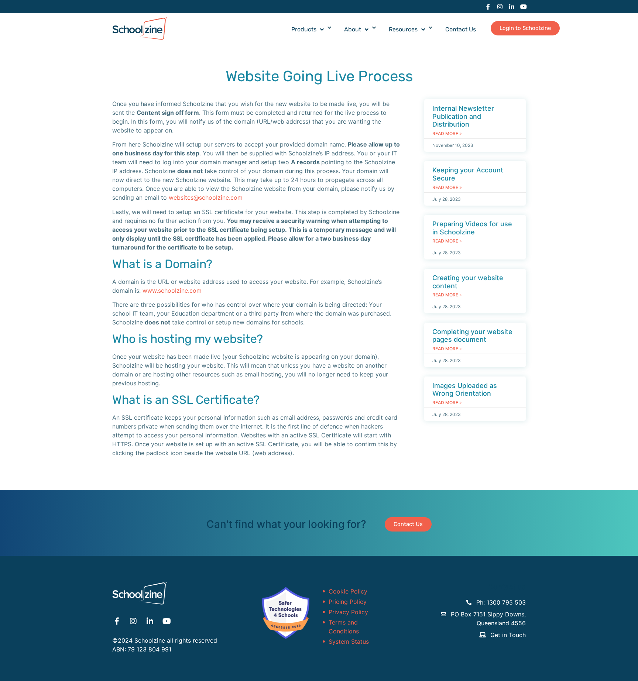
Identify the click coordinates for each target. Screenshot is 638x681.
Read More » (447, 133)
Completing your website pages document (472, 336)
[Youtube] (523, 7)
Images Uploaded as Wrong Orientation (464, 390)
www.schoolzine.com (172, 290)
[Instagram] (500, 7)
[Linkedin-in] (512, 7)
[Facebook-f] (488, 7)
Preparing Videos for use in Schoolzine (472, 228)
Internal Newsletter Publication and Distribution (463, 116)
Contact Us (460, 29)
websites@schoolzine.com (206, 197)
